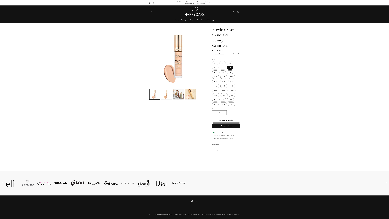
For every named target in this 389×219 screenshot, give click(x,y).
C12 (231, 77)
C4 (216, 68)
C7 (215, 72)
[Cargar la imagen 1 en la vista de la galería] (154, 94)
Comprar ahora (226, 126)
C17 (223, 86)
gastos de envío (219, 54)
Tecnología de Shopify (166, 214)
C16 (215, 86)
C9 (230, 72)
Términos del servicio (208, 214)
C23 (224, 95)
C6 (230, 68)
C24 (223, 104)
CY (215, 104)
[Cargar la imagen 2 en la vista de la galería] (166, 94)
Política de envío (220, 214)
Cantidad (214, 109)
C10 (215, 77)
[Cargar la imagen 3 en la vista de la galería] (178, 94)
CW (230, 100)
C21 (233, 90)
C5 (224, 68)
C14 (223, 81)
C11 (223, 77)
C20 (225, 90)
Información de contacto (233, 214)
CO (223, 100)
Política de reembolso (180, 214)
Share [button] (216, 150)
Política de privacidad (194, 214)
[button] (151, 11)
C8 (223, 72)
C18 (232, 86)
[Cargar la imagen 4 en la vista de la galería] (190, 94)
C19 (216, 90)
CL (215, 100)
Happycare (157, 214)
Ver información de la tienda (223, 138)
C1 (216, 63)
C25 (231, 104)
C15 (231, 81)
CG (232, 95)
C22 (215, 95)
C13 (215, 81)
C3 (231, 63)
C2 (224, 63)
